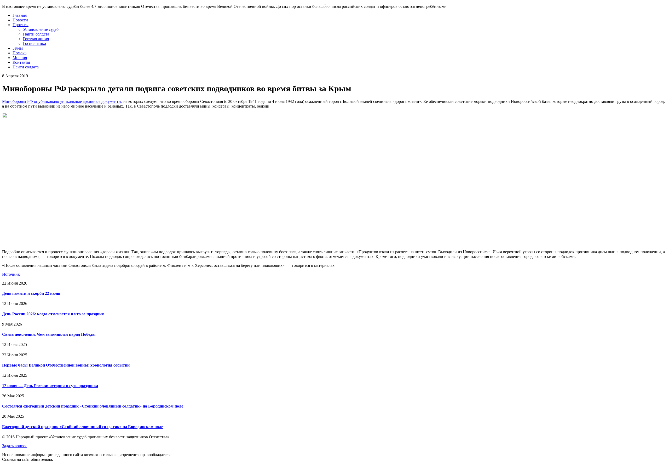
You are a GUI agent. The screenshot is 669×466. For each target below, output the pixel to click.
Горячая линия (36, 39)
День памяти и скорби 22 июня (31, 293)
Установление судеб (41, 29)
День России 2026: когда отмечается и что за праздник (53, 314)
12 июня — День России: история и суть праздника (50, 386)
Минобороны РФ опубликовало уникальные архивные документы (61, 101)
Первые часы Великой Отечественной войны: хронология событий (66, 365)
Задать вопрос (14, 446)
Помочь (19, 53)
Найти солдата (36, 34)
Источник (11, 274)
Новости (20, 20)
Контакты (21, 62)
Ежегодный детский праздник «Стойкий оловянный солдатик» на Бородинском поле (82, 426)
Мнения (20, 57)
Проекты (20, 24)
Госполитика (34, 43)
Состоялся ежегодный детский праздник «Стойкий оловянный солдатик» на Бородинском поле (92, 406)
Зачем (18, 48)
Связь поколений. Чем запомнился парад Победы (49, 334)
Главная (20, 15)
